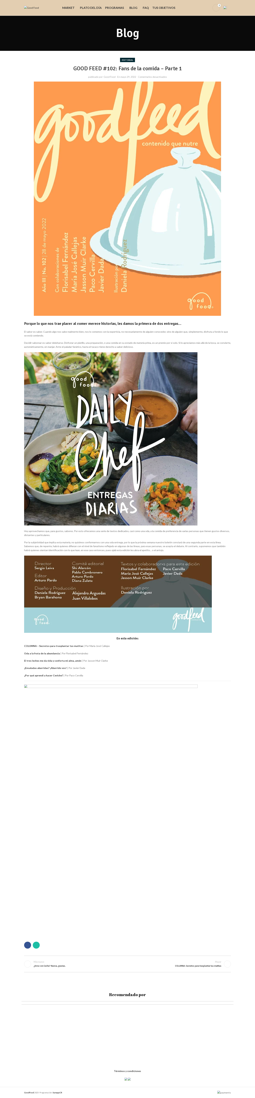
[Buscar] (202, 7)
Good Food (110, 76)
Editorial (127, 60)
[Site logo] (31, 7)
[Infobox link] (227, 8)
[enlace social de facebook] (27, 945)
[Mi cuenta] (208, 7)
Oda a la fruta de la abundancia (42, 653)
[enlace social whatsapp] (36, 945)
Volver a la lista (127, 964)
